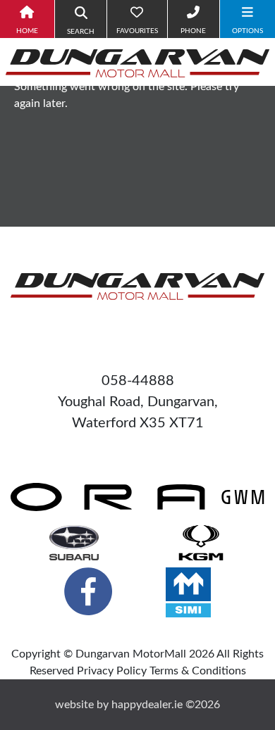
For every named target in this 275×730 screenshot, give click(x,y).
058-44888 (138, 381)
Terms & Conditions (197, 670)
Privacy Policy (112, 670)
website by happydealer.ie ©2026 (137, 704)
